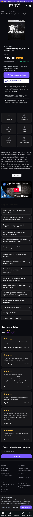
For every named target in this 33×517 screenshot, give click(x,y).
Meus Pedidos (5, 468)
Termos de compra (6, 475)
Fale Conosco (5, 473)
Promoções (4, 489)
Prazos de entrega (23, 468)
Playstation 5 (11, 11)
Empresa (3, 465)
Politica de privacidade (24, 477)
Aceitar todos (26, 507)
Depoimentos (5, 470)
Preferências (6, 507)
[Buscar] (26, 6)
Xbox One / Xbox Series (7, 484)
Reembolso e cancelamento (22, 474)
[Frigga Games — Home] (14, 5)
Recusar (15, 507)
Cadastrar (16, 456)
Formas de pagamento (24, 470)
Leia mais (16, 175)
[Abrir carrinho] (30, 6)
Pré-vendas (4, 487)
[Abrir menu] (3, 6)
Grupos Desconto (6, 482)
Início (2, 11)
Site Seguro (21, 465)
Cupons (3, 492)
